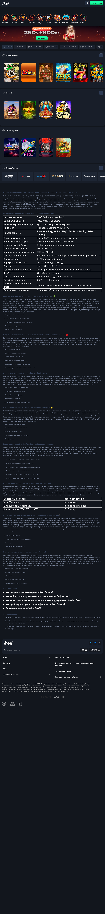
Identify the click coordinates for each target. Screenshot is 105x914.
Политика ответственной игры (66, 677)
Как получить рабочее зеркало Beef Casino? (29, 592)
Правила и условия (62, 657)
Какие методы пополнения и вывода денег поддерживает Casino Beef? (44, 600)
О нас (5, 657)
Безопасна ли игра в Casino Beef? (23, 608)
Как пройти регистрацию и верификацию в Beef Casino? (35, 604)
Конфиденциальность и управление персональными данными (74, 664)
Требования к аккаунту (63, 671)
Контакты (6, 663)
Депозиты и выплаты (11, 674)
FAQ (4, 669)
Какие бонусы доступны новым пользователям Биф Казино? (38, 596)
